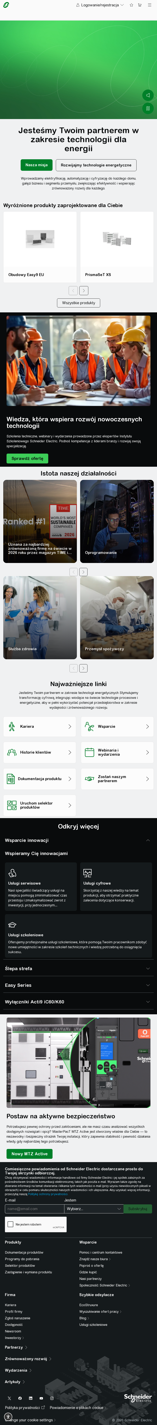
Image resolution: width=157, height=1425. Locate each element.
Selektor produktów (20, 1266)
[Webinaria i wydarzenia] (117, 741)
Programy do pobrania (22, 1259)
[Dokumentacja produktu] (39, 767)
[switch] (8, 1417)
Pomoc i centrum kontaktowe (100, 1252)
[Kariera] (39, 715)
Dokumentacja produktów (24, 1252)
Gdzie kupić (88, 1272)
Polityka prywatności (22, 1408)
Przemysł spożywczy (104, 649)
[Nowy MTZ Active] (30, 1154)
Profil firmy (13, 1312)
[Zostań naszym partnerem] (117, 767)
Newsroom (13, 1331)
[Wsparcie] (117, 715)
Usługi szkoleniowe (93, 1325)
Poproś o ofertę (91, 1266)
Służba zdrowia (22, 649)
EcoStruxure (88, 1305)
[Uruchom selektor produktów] (39, 794)
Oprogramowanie (101, 552)
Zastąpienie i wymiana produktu (28, 1272)
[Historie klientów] (39, 741)
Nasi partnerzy (90, 1279)
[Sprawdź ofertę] (27, 458)
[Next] (83, 290)
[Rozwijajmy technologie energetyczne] (96, 165)
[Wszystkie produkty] (78, 302)
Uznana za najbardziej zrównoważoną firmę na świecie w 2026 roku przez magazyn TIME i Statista (40, 550)
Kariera (10, 1305)
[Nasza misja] (37, 165)
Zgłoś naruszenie (17, 1318)
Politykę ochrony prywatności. (48, 1194)
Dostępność (14, 1325)
